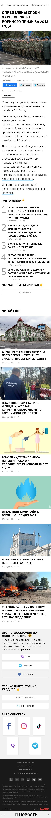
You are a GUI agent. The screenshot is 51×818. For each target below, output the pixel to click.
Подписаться (28, 706)
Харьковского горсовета (17, 179)
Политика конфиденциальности (25, 773)
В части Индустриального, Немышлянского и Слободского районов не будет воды (25, 462)
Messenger (27, 674)
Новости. (7, 193)
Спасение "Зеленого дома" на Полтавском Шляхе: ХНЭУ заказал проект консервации (29, 273)
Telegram (27, 665)
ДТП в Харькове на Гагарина (14, 5)
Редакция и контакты (25, 766)
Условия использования (25, 762)
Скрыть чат (25, 292)
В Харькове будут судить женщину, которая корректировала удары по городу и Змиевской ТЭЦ (21, 408)
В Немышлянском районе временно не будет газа (20, 513)
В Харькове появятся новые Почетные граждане (22, 561)
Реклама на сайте (25, 769)
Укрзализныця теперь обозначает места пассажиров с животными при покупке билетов (29, 258)
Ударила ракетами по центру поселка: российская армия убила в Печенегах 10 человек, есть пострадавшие (24, 612)
